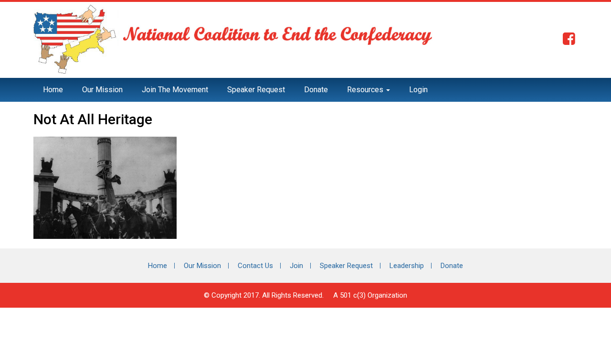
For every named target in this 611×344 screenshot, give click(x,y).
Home (53, 89)
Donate (316, 89)
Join (296, 265)
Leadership (407, 265)
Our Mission (102, 89)
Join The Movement (175, 89)
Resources (366, 89)
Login (418, 89)
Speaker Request (256, 89)
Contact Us (255, 265)
